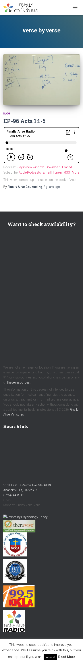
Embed (67, 167)
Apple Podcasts (30, 172)
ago (52, 187)
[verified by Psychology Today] (25, 517)
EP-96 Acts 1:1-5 (24, 121)
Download (53, 167)
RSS (67, 172)
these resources (18, 382)
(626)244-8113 (13, 495)
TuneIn (57, 172)
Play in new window (30, 167)
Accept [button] (50, 657)
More (75, 172)
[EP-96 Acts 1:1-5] (41, 79)
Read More (66, 657)
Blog (6, 113)
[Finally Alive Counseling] (23, 8)
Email (47, 172)
